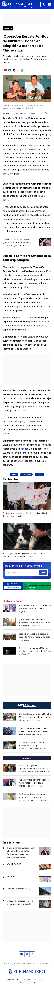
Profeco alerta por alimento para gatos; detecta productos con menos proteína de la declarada (33, 797)
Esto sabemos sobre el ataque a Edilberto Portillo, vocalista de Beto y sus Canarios (34, 637)
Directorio (27, 979)
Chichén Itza (26, 475)
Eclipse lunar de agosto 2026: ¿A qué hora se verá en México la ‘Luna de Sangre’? (35, 651)
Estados (8, 28)
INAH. (6, 200)
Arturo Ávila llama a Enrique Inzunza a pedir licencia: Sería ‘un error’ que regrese (35, 609)
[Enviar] (43, 572)
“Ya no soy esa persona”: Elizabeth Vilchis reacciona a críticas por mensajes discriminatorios (34, 783)
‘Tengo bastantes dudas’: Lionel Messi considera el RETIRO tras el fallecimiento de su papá (33, 732)
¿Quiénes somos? (13, 979)
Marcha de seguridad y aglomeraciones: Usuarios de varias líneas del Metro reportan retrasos (34, 769)
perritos (24, 448)
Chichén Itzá (21, 118)
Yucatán (39, 475)
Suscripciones (39, 979)
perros (14, 475)
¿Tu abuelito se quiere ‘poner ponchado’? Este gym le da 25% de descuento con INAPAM (34, 623)
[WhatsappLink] (27, 586)
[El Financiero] (17, 4)
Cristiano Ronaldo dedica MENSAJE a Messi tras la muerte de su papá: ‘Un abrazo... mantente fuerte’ (35, 717)
